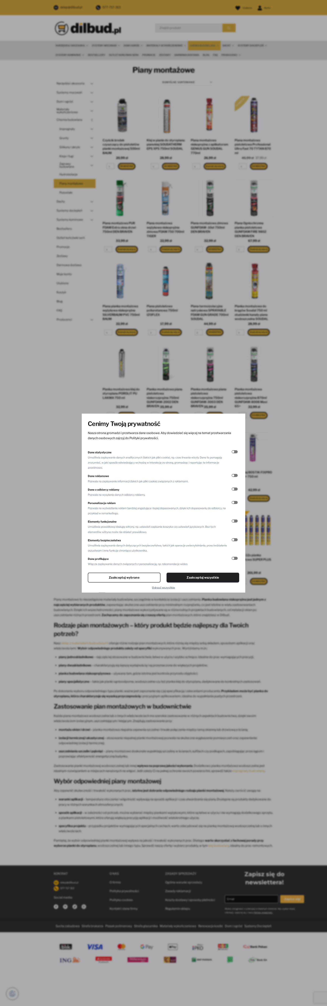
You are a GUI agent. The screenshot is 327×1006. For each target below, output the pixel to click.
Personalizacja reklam (102, 502)
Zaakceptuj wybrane (124, 577)
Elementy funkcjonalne (102, 521)
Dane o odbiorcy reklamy (103, 489)
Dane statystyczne (99, 452)
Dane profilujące (98, 558)
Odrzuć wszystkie (163, 587)
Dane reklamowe (98, 476)
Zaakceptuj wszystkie (203, 577)
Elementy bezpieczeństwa (104, 540)
